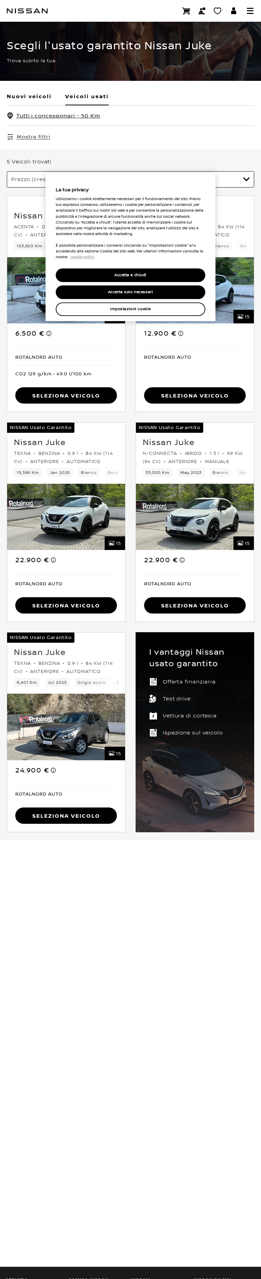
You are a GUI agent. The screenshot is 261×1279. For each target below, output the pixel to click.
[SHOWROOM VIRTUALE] (217, 11)
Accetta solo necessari (130, 292)
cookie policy (82, 256)
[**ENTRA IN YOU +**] (234, 11)
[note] (49, 333)
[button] (250, 11)
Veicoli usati (87, 96)
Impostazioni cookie (130, 309)
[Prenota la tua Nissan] (186, 11)
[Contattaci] (201, 10)
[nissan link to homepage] (27, 11)
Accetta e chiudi (130, 275)
